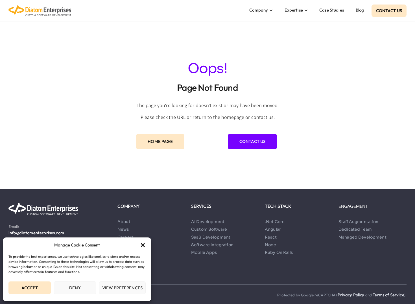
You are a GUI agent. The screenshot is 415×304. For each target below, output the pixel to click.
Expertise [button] (294, 10)
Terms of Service (388, 295)
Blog (360, 10)
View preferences (122, 287)
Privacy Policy (351, 295)
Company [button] (258, 10)
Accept (29, 287)
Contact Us (389, 10)
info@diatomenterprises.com (36, 232)
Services (201, 206)
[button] (143, 245)
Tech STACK (278, 206)
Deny (75, 287)
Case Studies (331, 10)
